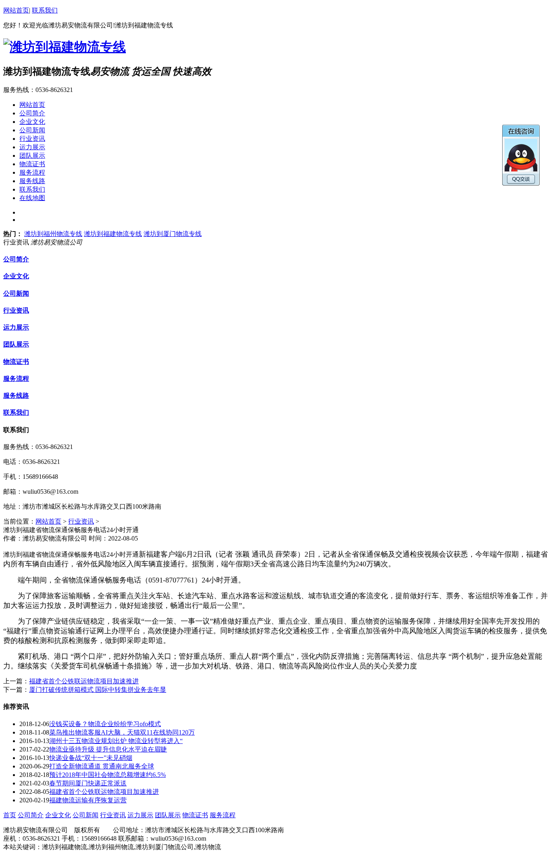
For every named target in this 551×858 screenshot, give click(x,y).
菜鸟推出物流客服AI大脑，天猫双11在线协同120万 (122, 732)
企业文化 (16, 276)
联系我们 (45, 10)
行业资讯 (16, 310)
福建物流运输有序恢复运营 (88, 800)
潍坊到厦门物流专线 (173, 233)
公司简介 (16, 259)
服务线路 (16, 395)
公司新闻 (16, 293)
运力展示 (16, 327)
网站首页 (16, 10)
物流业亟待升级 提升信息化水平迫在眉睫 (108, 749)
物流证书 (16, 361)
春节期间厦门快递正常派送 (88, 783)
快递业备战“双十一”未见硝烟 (90, 757)
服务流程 (16, 378)
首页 (9, 815)
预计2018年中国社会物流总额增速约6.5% (107, 774)
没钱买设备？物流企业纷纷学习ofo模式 (105, 723)
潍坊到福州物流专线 (53, 233)
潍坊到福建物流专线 (113, 233)
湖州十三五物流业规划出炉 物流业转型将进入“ (116, 740)
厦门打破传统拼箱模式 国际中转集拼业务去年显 (97, 689)
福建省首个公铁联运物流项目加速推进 (84, 681)
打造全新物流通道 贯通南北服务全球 (101, 766)
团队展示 (16, 344)
